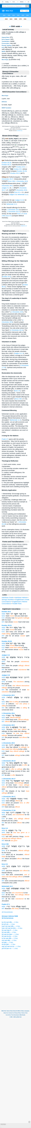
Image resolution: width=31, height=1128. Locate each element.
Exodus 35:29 (6, 162)
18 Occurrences (7, 912)
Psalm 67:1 (6, 904)
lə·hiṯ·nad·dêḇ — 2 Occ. (10, 938)
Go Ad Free (3, 1124)
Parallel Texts (17, 603)
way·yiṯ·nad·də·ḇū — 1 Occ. (11, 946)
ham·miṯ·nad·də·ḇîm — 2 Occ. (12, 928)
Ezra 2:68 (11, 181)
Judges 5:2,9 (19, 200)
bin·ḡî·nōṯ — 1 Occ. (8, 924)
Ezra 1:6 (17, 391)
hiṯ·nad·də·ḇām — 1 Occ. (10, 934)
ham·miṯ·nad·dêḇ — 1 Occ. (11, 926)
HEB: (3, 614)
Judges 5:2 (5, 188)
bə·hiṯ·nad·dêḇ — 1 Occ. (10, 922)
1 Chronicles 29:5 (13, 210)
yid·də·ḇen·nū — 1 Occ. (10, 948)
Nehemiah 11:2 (23, 194)
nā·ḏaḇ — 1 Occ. (7, 942)
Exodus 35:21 (6, 164)
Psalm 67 (5, 439)
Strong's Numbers (8, 599)
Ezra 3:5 (17, 192)
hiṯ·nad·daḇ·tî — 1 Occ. (10, 930)
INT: (3, 622)
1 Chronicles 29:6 (8, 713)
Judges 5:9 (13, 194)
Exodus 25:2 (20, 167)
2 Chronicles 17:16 (8, 810)
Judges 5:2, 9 (18, 353)
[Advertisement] (15, 986)
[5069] (29, 504)
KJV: (3, 618)
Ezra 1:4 (20, 214)
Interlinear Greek (7, 597)
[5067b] (2, 504)
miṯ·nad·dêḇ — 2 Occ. (9, 940)
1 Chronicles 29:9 (22, 181)
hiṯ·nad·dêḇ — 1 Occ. (9, 932)
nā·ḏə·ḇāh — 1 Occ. (9, 944)
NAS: (3, 616)
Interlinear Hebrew (21, 597)
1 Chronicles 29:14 (13, 211)
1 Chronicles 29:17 (8, 779)
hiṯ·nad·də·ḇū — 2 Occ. (10, 936)
